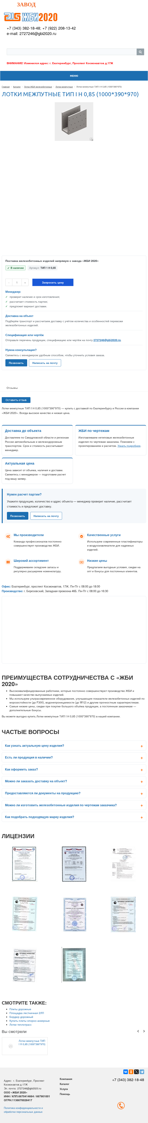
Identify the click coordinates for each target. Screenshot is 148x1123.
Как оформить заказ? (21, 769)
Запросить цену (53, 282)
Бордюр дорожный (21, 1017)
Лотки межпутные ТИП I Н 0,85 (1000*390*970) (32, 1042)
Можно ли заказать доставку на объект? (36, 781)
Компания (66, 1079)
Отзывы (12, 388)
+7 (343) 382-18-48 (23, 28)
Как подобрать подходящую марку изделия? (39, 817)
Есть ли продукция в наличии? (29, 757)
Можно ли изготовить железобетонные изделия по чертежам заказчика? (61, 805)
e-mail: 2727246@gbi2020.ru (31, 33)
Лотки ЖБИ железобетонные (38, 86)
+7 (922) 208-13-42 (59, 28)
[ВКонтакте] (125, 1071)
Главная (6, 86)
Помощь (65, 1094)
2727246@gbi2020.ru (107, 340)
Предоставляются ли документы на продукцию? (43, 793)
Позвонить (16, 363)
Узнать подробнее (129, 446)
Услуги (64, 1089)
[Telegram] (142, 1071)
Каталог (17, 86)
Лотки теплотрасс (20, 1024)
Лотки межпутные (64, 86)
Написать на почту (45, 363)
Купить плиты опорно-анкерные (29, 1021)
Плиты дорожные (20, 1009)
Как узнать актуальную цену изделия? (34, 745)
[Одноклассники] (131, 1071)
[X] (136, 1071)
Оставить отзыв (16, 400)
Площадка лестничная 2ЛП (26, 1013)
